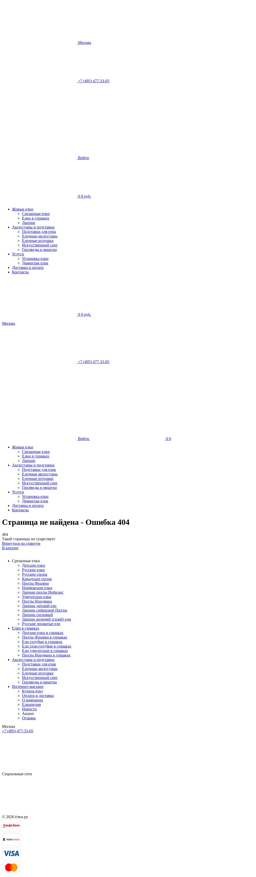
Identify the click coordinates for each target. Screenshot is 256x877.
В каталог (10, 548)
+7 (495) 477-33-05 (17, 731)
